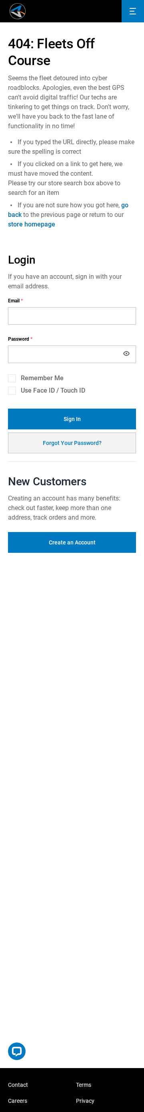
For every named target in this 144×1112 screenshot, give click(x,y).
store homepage (31, 224)
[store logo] (18, 11)
